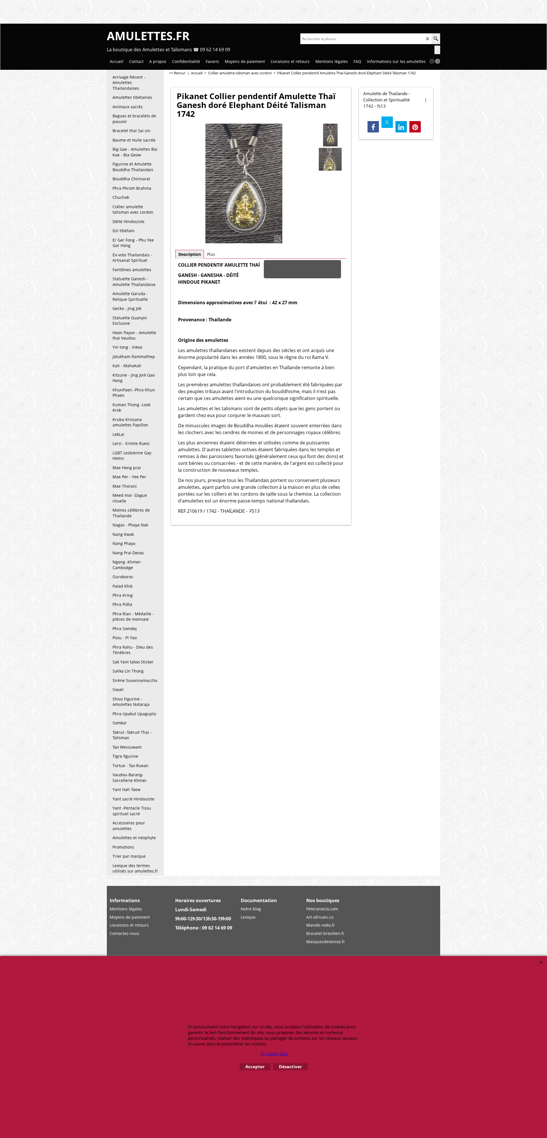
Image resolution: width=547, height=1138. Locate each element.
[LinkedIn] (401, 126)
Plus (211, 254)
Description (189, 254)
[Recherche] (436, 39)
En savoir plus (274, 1053)
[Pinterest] (415, 126)
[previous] (431, 61)
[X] (387, 122)
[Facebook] (373, 126)
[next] (437, 61)
